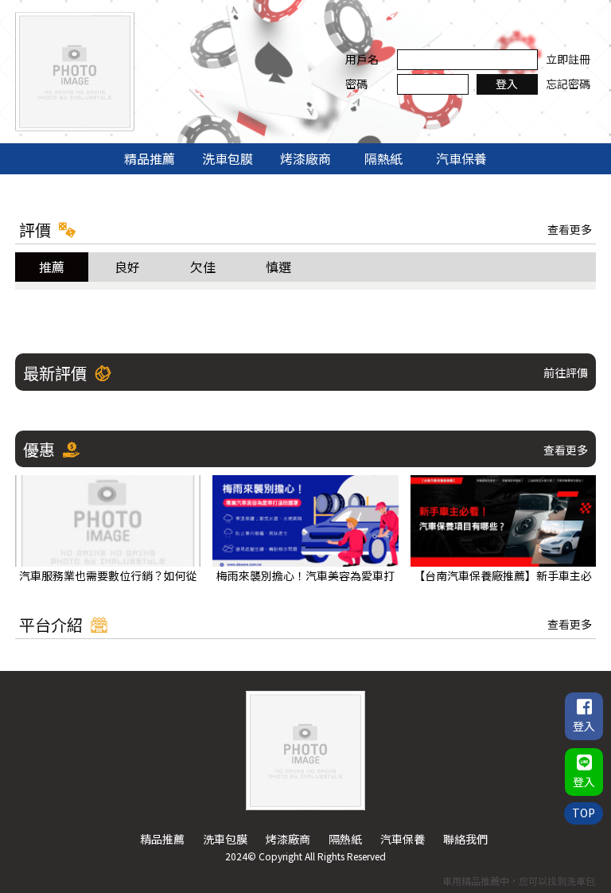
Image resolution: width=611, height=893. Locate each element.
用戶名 (362, 59)
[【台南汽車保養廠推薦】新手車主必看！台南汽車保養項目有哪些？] (503, 521)
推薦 (51, 266)
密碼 (356, 84)
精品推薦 (149, 158)
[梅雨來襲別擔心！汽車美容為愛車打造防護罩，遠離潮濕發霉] (305, 521)
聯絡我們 (465, 839)
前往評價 (565, 372)
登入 (507, 84)
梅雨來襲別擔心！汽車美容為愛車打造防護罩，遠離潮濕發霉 (305, 576)
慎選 (278, 266)
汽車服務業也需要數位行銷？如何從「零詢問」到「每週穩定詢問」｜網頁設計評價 (108, 576)
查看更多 (569, 229)
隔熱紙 (383, 158)
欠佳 (203, 266)
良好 (127, 266)
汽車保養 (461, 158)
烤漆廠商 (305, 158)
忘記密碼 (568, 84)
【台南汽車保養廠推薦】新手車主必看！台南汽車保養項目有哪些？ (503, 576)
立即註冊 (568, 59)
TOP (583, 813)
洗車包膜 (227, 158)
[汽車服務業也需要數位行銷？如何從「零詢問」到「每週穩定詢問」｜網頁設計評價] (107, 521)
